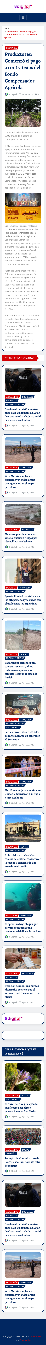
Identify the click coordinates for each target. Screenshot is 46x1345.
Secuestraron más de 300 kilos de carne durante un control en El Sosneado (22, 735)
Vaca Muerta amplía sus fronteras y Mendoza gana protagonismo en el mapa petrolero (20, 481)
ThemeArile (25, 1340)
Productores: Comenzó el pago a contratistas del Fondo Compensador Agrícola (20, 34)
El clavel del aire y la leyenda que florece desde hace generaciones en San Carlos (21, 1107)
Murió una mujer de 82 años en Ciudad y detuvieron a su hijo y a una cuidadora (23, 794)
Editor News (37, 1336)
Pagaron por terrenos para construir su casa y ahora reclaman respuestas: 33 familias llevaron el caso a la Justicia (21, 670)
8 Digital (13, 94)
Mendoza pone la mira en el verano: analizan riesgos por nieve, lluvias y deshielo (21, 537)
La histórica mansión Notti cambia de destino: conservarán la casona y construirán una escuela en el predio (23, 860)
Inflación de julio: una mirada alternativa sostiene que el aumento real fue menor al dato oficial (23, 991)
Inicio (6, 28)
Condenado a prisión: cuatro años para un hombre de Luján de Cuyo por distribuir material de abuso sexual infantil (23, 414)
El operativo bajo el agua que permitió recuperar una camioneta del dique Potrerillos (23, 927)
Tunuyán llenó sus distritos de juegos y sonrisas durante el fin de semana (23, 1161)
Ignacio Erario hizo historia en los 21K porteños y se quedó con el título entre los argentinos (23, 599)
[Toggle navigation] (23, 17)
